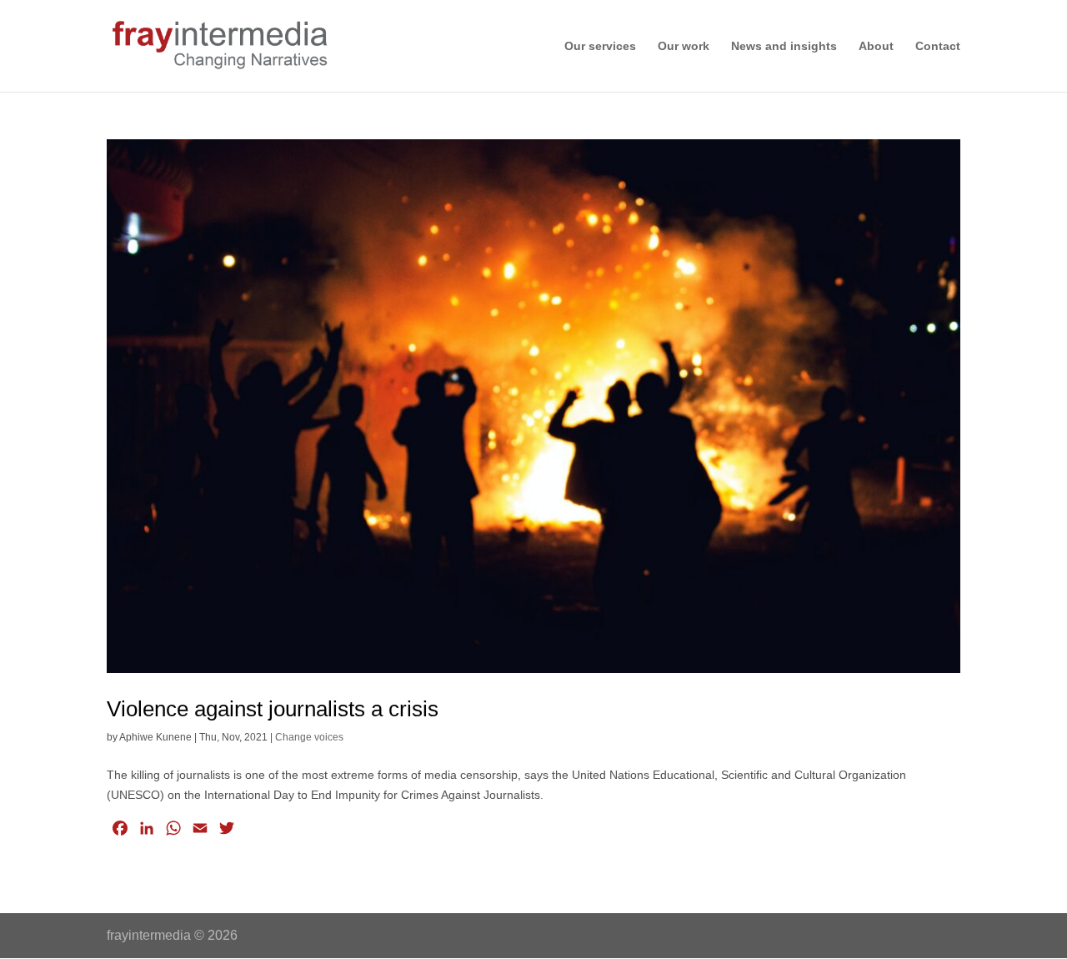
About (876, 46)
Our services (600, 46)
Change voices (309, 737)
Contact (937, 46)
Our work (683, 46)
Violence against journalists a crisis (272, 708)
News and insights (784, 46)
